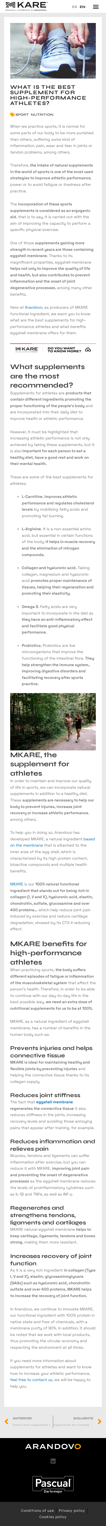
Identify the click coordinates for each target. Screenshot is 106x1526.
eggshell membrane (54, 1102)
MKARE (16, 884)
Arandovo (33, 307)
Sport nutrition (34, 115)
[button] (95, 6)
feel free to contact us (31, 1379)
